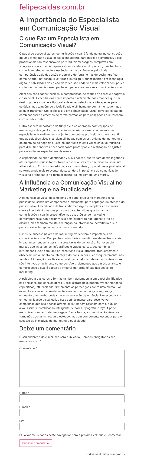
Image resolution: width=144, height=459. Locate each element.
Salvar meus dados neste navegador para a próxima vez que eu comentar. (72, 435)
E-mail (24, 407)
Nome (24, 392)
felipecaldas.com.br (52, 7)
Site (21, 421)
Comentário (28, 348)
